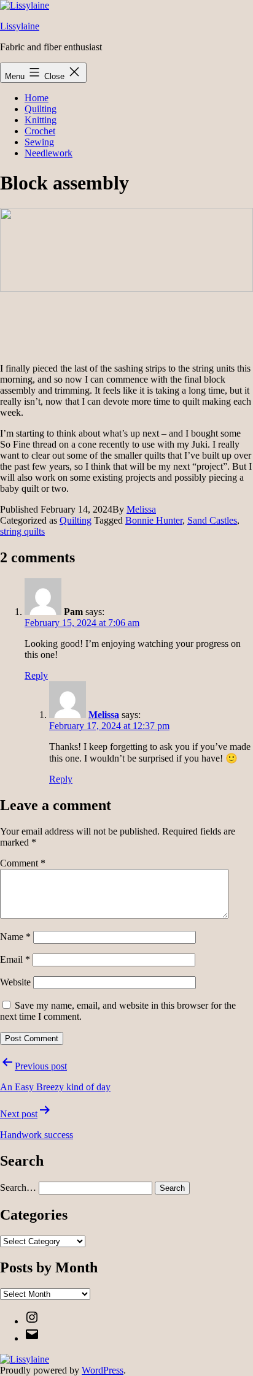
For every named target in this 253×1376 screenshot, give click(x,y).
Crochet (40, 131)
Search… (18, 1187)
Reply (36, 675)
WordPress (102, 1370)
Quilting (40, 109)
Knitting (40, 120)
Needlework (48, 153)
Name (15, 936)
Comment (22, 863)
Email (15, 959)
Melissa (141, 509)
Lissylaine (19, 26)
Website (15, 982)
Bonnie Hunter (153, 520)
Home (37, 98)
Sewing (39, 142)
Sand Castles (212, 520)
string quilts (22, 531)
